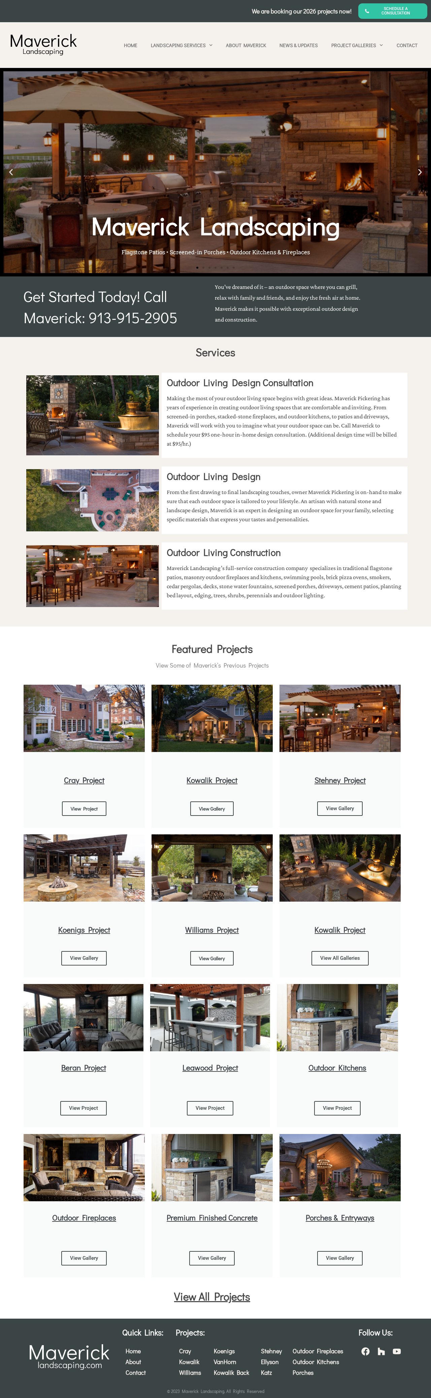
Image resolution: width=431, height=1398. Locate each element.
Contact (407, 45)
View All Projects (212, 1296)
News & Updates (298, 45)
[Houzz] (381, 1351)
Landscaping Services (178, 45)
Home (130, 45)
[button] (11, 172)
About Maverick (246, 45)
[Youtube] (396, 1351)
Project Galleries (353, 45)
